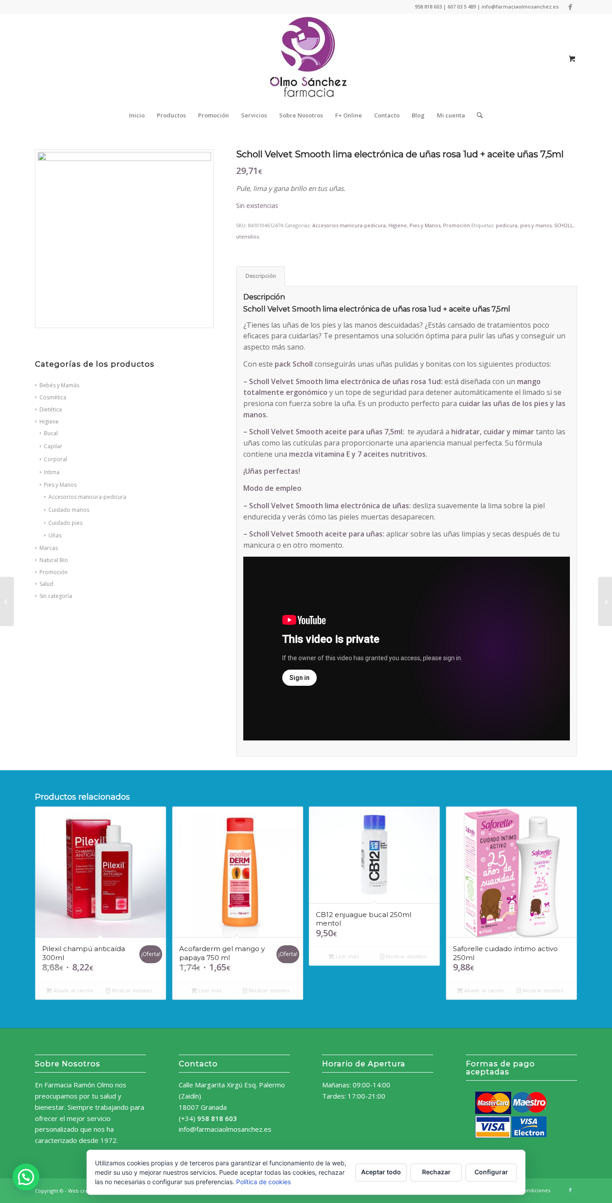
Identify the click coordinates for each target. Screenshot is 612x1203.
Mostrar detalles (131, 990)
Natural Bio (53, 560)
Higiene (397, 225)
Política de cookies (263, 1182)
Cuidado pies (65, 523)
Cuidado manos (68, 510)
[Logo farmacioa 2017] (306, 59)
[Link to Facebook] (570, 6)
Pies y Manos (424, 225)
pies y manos (536, 225)
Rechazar (436, 1172)
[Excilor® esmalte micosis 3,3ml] (7, 601)
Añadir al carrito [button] (72, 990)
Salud (46, 584)
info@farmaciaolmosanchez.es (225, 1129)
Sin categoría (55, 596)
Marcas (48, 548)
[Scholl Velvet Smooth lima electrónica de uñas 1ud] (605, 601)
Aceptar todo (381, 1172)
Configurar (491, 1172)
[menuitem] (137, 115)
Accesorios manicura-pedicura (349, 225)
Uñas (54, 535)
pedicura (506, 225)
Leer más (209, 990)
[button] (26, 1177)
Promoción (53, 572)
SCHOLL (563, 225)
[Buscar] (477, 115)
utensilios (247, 236)
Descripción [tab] (261, 276)
